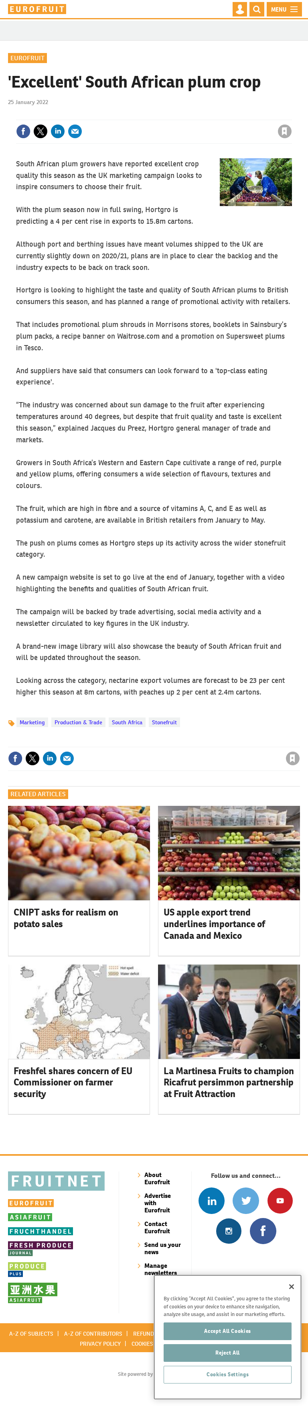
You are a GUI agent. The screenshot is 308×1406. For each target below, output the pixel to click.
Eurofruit (27, 58)
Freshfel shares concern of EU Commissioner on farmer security (73, 1082)
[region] (228, 1337)
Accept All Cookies (227, 1331)
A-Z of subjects (31, 1333)
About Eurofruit (157, 1178)
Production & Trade (78, 722)
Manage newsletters (160, 1269)
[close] (291, 115)
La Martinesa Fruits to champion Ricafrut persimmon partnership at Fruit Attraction (229, 1082)
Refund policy (153, 1333)
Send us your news (162, 1248)
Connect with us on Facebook (263, 1231)
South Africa (127, 722)
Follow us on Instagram (229, 1231)
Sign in (189, 115)
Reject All (227, 1352)
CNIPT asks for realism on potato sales (66, 918)
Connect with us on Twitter (246, 1200)
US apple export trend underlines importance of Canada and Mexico (214, 924)
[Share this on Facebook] (23, 131)
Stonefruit (164, 722)
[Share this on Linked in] (58, 131)
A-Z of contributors (93, 1333)
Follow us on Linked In (212, 1200)
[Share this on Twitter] (40, 131)
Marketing (32, 722)
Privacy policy (100, 1343)
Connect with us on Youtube (280, 1200)
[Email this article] (75, 131)
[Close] (291, 1287)
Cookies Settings (228, 1374)
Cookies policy (152, 1343)
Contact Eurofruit (157, 1227)
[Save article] (285, 131)
